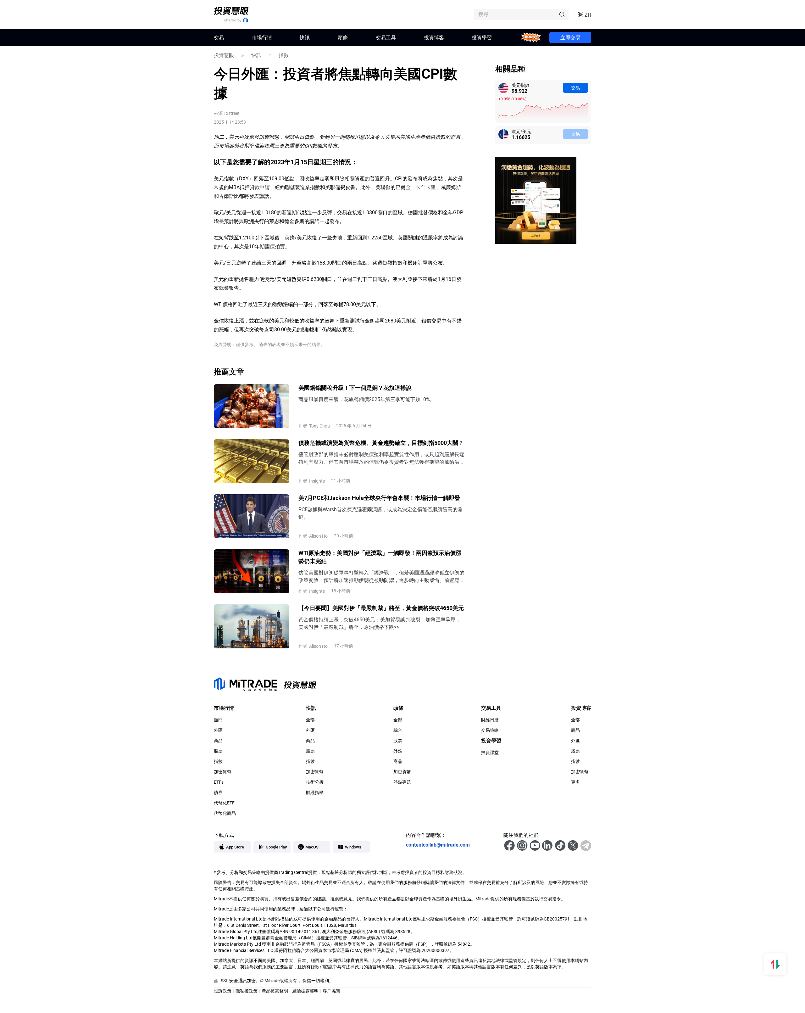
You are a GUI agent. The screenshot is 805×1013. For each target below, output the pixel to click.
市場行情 (262, 37)
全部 (310, 720)
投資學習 (482, 37)
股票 (218, 751)
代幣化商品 (225, 813)
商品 (218, 740)
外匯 (218, 730)
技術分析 (315, 782)
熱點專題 (402, 782)
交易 (575, 88)
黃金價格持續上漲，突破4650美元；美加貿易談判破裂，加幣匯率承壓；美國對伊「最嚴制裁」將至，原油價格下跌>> (379, 623)
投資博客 (434, 37)
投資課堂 (490, 752)
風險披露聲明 (305, 991)
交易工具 (386, 37)
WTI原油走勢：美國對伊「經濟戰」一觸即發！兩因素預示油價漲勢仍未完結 (379, 557)
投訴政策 (222, 991)
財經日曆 (490, 720)
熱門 (218, 720)
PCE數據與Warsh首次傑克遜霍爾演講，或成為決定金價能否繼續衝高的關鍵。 (380, 513)
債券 (218, 792)
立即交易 (570, 37)
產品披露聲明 (275, 991)
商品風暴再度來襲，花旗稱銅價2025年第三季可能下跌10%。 (366, 399)
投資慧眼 (224, 55)
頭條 (343, 37)
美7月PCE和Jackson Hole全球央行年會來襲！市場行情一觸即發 (379, 497)
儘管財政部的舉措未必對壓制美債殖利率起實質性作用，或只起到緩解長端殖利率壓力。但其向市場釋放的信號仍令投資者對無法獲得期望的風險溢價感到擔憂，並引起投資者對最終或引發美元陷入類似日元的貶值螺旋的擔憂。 (381, 458)
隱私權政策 (247, 991)
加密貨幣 (222, 772)
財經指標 (315, 792)
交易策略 (490, 730)
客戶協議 (331, 991)
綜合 (397, 730)
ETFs (219, 782)
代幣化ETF (224, 803)
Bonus (531, 37)
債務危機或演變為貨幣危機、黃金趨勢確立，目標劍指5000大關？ (381, 442)
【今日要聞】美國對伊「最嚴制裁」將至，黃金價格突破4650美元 (381, 608)
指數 (284, 55)
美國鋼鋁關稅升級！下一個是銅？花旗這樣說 (355, 387)
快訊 (305, 37)
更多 (575, 782)
